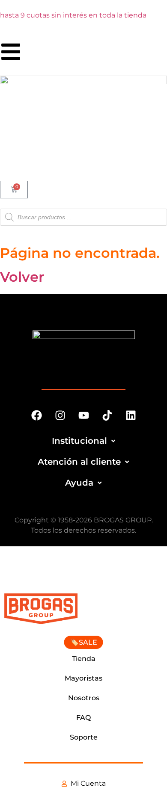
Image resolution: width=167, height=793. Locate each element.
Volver (22, 276)
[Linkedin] (130, 415)
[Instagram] (60, 415)
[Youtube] (83, 415)
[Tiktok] (107, 415)
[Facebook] (36, 415)
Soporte (84, 737)
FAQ (83, 717)
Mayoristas (83, 678)
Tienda (83, 658)
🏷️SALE (83, 642)
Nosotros (83, 698)
